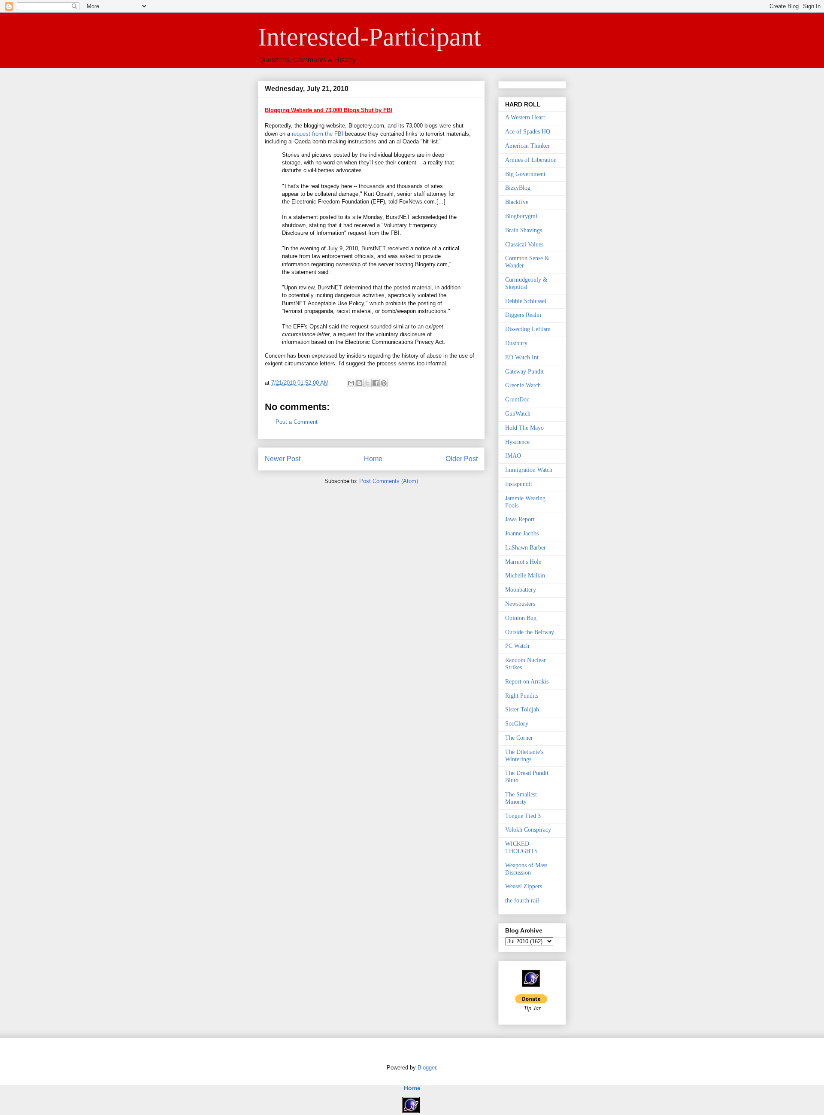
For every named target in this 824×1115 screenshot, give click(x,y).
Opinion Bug (520, 618)
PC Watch (517, 646)
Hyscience (517, 442)
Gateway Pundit (524, 371)
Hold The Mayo (524, 428)
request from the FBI (317, 134)
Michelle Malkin (525, 575)
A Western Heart (525, 117)
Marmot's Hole (523, 562)
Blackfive (516, 202)
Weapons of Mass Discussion (526, 869)
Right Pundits (521, 696)
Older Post (461, 458)
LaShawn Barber (525, 547)
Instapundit (518, 484)
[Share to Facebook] (375, 383)
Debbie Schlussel (525, 301)
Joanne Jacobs (522, 533)
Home (373, 458)
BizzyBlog (517, 188)
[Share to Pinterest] (383, 383)
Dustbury (516, 343)
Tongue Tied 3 (523, 816)
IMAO (513, 456)
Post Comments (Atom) (388, 481)
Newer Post (282, 458)
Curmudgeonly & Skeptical (526, 283)
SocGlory (516, 723)
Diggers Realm (523, 315)
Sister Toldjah (522, 709)
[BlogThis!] (359, 383)
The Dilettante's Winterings (524, 756)
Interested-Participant (369, 37)
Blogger (427, 1067)
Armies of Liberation (531, 160)
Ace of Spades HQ (527, 131)
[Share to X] (367, 383)
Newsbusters (520, 604)
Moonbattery (520, 589)
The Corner (519, 738)
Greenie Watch (523, 385)
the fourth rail (522, 900)
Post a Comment (297, 422)
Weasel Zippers (523, 886)
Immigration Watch (528, 470)
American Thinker (527, 146)
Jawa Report (520, 519)
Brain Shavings (523, 230)
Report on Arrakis (526, 681)
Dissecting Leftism (528, 329)
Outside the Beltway (529, 632)
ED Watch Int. (522, 357)
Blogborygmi (521, 216)
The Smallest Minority (521, 798)
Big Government (525, 174)
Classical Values (524, 244)
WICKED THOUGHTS (521, 847)
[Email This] (351, 383)
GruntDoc (517, 399)
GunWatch (517, 413)
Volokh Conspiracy (528, 829)
